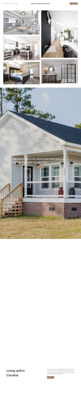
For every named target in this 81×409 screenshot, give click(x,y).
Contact (13, 3)
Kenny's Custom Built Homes (40, 3)
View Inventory (50, 377)
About (4, 3)
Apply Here (40, 166)
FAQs (17, 3)
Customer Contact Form (74, 3)
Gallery (7, 3)
